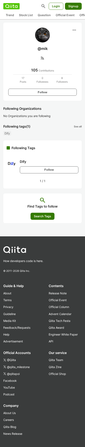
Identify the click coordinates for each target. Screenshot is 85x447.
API (51, 341)
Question (44, 15)
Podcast (8, 394)
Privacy (8, 307)
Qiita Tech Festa (59, 321)
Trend (10, 15)
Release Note (58, 293)
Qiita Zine (55, 367)
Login (56, 6)
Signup (73, 6)
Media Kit (9, 321)
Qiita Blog (9, 427)
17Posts (23, 79)
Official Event (65, 15)
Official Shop (57, 374)
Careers (8, 420)
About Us (9, 413)
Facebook (10, 380)
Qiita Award (56, 327)
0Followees (42, 79)
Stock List (26, 15)
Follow (42, 92)
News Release (12, 433)
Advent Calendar (60, 314)
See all (78, 126)
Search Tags (42, 216)
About (7, 293)
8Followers (62, 79)
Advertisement (13, 341)
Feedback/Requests (16, 327)
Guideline (9, 314)
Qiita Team (56, 360)
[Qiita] (11, 6)
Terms (7, 300)
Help (6, 334)
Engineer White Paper (63, 334)
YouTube (9, 387)
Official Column (59, 307)
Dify (7, 133)
